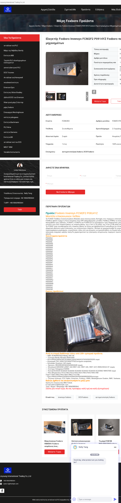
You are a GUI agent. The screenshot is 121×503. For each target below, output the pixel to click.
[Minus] (115, 447)
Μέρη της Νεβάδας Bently (13, 50)
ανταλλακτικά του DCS (12, 142)
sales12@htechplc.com (59, 385)
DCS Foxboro (83, 397)
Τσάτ (20, 209)
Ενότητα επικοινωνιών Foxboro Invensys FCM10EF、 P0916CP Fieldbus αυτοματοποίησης (81, 444)
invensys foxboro (64, 397)
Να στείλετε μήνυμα (65, 192)
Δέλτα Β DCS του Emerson (14, 97)
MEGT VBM (8, 147)
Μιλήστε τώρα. (100, 101)
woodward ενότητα (11, 82)
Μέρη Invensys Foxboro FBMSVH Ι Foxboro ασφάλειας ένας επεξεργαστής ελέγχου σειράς (53, 444)
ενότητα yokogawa (11, 117)
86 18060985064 (27, 198)
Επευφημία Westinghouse (14, 112)
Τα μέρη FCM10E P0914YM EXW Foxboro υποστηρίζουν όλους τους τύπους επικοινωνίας (108, 444)
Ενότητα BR (8, 137)
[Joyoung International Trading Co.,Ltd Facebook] (94, 92)
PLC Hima (7, 127)
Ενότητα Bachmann (11, 122)
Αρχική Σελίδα (34, 26)
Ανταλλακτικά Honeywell (13, 77)
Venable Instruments (12, 152)
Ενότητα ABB (9, 55)
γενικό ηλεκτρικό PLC (12, 68)
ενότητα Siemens (10, 132)
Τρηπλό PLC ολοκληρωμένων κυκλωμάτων (15, 62)
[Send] (115, 499)
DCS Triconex (9, 73)
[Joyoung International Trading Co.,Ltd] (8, 9)
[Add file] (74, 499)
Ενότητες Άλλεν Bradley (13, 92)
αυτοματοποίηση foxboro (105, 397)
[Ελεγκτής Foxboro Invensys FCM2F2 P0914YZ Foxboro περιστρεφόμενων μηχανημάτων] (67, 68)
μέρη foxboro (47, 26)
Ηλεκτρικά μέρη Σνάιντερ (13, 102)
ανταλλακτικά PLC (11, 46)
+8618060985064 (16, 203)
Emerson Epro (9, 87)
